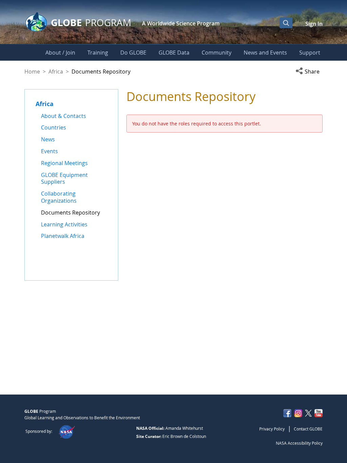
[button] (309, 71)
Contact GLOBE (308, 428)
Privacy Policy (272, 428)
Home (32, 71)
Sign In (314, 23)
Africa (55, 71)
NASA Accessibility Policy (299, 443)
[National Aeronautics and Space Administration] (66, 431)
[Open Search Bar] (286, 22)
